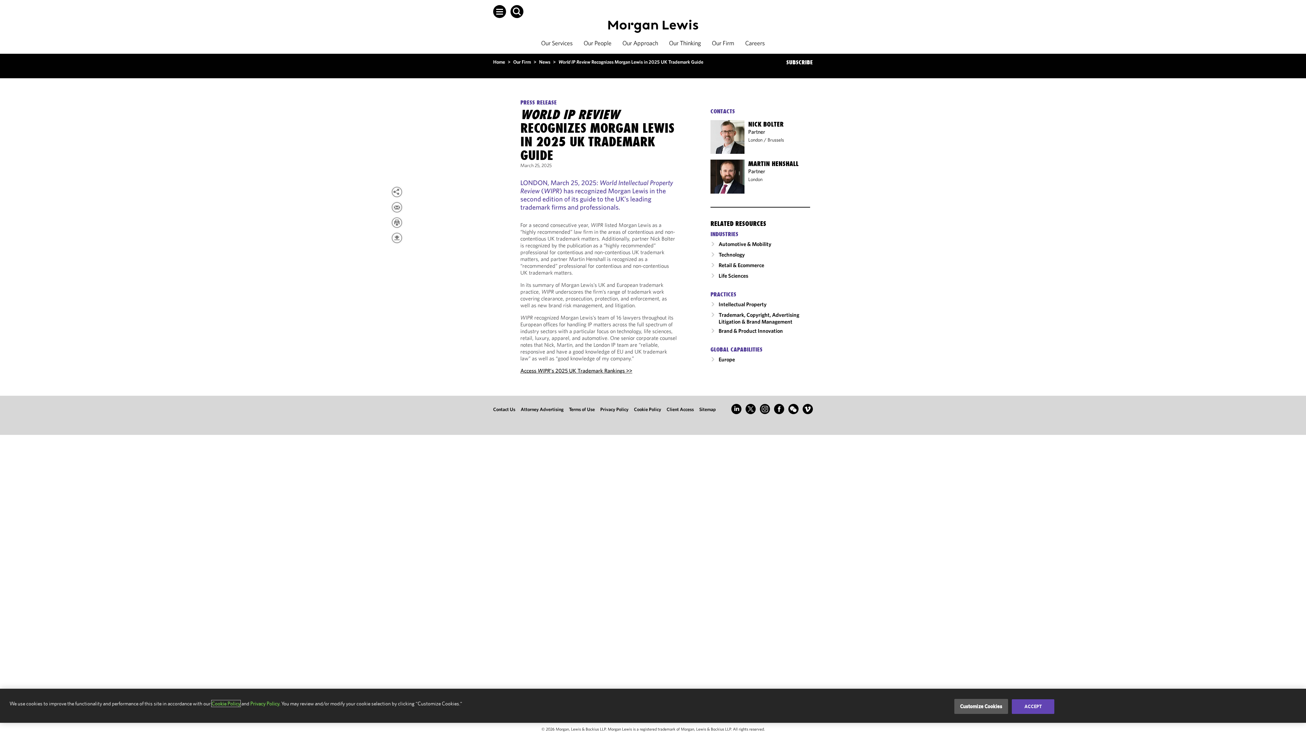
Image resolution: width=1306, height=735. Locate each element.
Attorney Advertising (542, 409)
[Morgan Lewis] (653, 26)
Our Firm (723, 43)
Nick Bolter (766, 124)
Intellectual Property (743, 304)
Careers (755, 43)
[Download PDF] (397, 238)
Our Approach (640, 43)
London (755, 140)
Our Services (557, 43)
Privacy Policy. (265, 703)
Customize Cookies (981, 706)
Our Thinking (685, 43)
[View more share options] (397, 192)
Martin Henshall (773, 163)
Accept (1033, 706)
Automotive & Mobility (745, 244)
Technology (732, 254)
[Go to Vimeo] (808, 409)
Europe (727, 359)
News (544, 62)
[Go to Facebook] (779, 409)
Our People (598, 43)
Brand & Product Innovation (751, 330)
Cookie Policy (647, 409)
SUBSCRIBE (799, 62)
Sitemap (707, 409)
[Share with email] (397, 207)
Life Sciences (733, 275)
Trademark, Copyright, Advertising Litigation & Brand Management (759, 318)
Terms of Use (582, 409)
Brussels (776, 140)
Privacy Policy (614, 409)
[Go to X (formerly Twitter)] (751, 409)
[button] (499, 11)
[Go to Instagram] (765, 409)
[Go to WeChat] (793, 409)
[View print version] (397, 222)
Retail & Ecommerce (741, 265)
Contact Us (504, 409)
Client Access (680, 409)
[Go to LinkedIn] (736, 409)
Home (499, 62)
